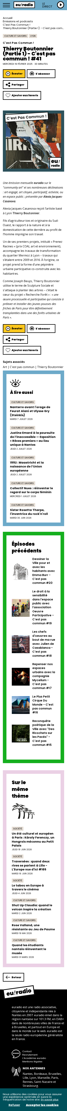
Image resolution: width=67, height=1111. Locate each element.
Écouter (17, 73)
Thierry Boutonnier (50, 367)
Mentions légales (32, 1061)
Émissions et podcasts (18, 21)
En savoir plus (49, 1099)
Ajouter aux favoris (25, 95)
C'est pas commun (22, 367)
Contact (27, 1051)
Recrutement (30, 1054)
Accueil (7, 18)
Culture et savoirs (15, 35)
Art (5, 367)
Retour (16, 977)
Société (17, 828)
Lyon (33, 35)
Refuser (14, 1105)
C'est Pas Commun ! (16, 25)
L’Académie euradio (34, 1058)
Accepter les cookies (42, 1105)
